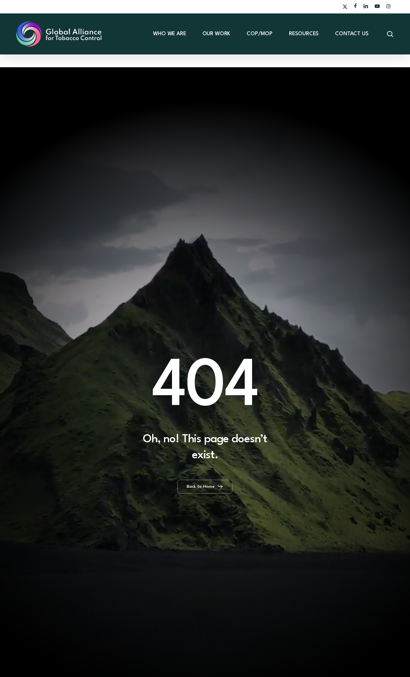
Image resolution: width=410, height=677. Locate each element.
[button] (205, 486)
